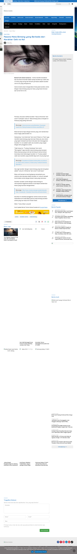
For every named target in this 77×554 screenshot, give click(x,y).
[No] (75, 550)
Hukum (14, 24)
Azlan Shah (9, 42)
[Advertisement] (45, 10)
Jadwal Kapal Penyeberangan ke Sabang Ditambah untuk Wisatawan (11, 464)
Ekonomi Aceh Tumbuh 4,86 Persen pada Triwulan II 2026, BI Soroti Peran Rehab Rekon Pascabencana (62, 442)
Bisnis (25, 24)
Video (43, 24)
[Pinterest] (61, 542)
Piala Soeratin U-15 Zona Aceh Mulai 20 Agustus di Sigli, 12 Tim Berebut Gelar (61, 437)
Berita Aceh (20, 17)
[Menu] (5, 4)
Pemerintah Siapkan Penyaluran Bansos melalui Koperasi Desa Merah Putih (63, 228)
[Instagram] (63, 542)
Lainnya (7, 20)
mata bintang (33, 216)
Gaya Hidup (54, 17)
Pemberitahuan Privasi (40, 551)
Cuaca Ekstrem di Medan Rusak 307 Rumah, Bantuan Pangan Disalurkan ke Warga (64, 196)
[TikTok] (72, 542)
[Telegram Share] (45, 222)
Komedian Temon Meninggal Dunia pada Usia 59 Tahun (42, 344)
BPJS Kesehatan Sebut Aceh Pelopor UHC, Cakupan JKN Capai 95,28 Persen (64, 211)
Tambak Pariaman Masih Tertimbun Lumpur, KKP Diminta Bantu (64, 174)
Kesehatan (68, 17)
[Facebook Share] (36, 222)
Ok (32, 551)
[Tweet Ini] (39, 222)
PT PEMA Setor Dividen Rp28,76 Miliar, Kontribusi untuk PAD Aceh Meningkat (63, 233)
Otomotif (61, 17)
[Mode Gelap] (72, 4)
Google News (43, 207)
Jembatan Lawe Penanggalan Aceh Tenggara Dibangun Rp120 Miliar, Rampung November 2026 (60, 421)
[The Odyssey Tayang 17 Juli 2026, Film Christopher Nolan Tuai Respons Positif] (11, 232)
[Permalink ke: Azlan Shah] (5, 42)
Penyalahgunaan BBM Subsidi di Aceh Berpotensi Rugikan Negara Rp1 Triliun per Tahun (62, 426)
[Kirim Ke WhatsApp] (48, 222)
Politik (46, 17)
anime (16, 216)
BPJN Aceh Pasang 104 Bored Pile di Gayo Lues (37, 1)
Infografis (54, 24)
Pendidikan (37, 24)
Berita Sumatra (29, 17)
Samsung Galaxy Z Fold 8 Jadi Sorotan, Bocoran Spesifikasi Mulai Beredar (41, 464)
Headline (13, 17)
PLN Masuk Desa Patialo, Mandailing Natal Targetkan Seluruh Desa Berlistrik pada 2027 (64, 217)
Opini (48, 24)
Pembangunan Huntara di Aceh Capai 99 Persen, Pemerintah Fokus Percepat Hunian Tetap (64, 238)
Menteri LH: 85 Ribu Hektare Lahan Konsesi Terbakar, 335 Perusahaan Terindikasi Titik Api (64, 185)
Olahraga (7, 24)
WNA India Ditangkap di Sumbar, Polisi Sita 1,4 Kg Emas (64, 180)
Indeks (9, 4)
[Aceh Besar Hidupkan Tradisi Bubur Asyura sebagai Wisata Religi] (27, 404)
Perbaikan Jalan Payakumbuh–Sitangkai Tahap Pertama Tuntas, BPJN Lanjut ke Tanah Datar (64, 190)
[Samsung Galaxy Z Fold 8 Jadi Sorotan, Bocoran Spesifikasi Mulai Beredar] (42, 404)
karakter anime (24, 216)
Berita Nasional (39, 17)
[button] (69, 4)
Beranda (7, 17)
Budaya (20, 24)
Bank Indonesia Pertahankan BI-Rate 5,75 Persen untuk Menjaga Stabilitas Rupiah (63, 222)
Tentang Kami (62, 24)
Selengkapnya (62, 200)
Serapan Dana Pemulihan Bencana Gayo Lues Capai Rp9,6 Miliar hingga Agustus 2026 (62, 431)
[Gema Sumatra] (8, 10)
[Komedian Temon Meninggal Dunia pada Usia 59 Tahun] (42, 284)
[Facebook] (58, 542)
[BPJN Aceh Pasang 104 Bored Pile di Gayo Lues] (62, 355)
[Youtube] (69, 542)
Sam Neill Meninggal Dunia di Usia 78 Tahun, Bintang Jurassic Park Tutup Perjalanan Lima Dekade (26, 344)
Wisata (31, 24)
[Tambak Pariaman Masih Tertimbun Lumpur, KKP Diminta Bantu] (62, 114)
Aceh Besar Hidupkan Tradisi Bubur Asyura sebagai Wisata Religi (25, 464)
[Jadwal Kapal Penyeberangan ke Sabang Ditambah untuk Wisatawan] (11, 404)
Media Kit (7, 27)
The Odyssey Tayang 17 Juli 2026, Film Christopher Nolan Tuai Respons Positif (11, 239)
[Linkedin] (66, 542)
